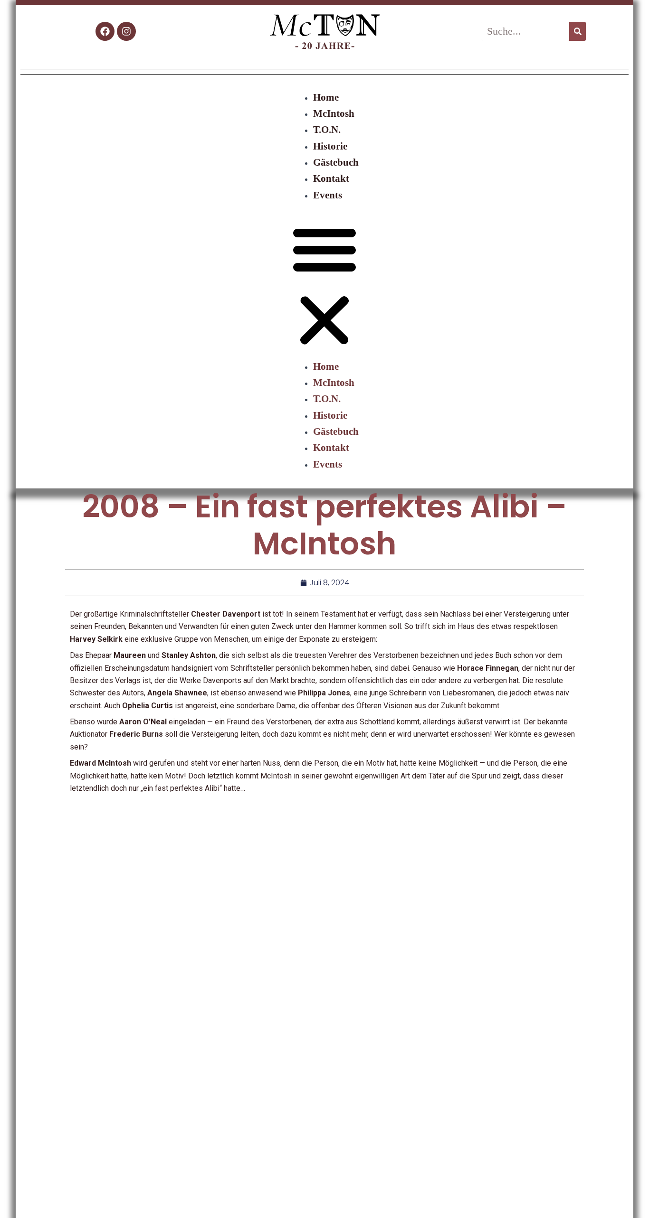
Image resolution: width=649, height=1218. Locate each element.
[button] (324, 286)
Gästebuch (336, 162)
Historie (330, 146)
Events (327, 194)
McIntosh (333, 113)
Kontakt (331, 178)
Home (326, 97)
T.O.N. (327, 129)
